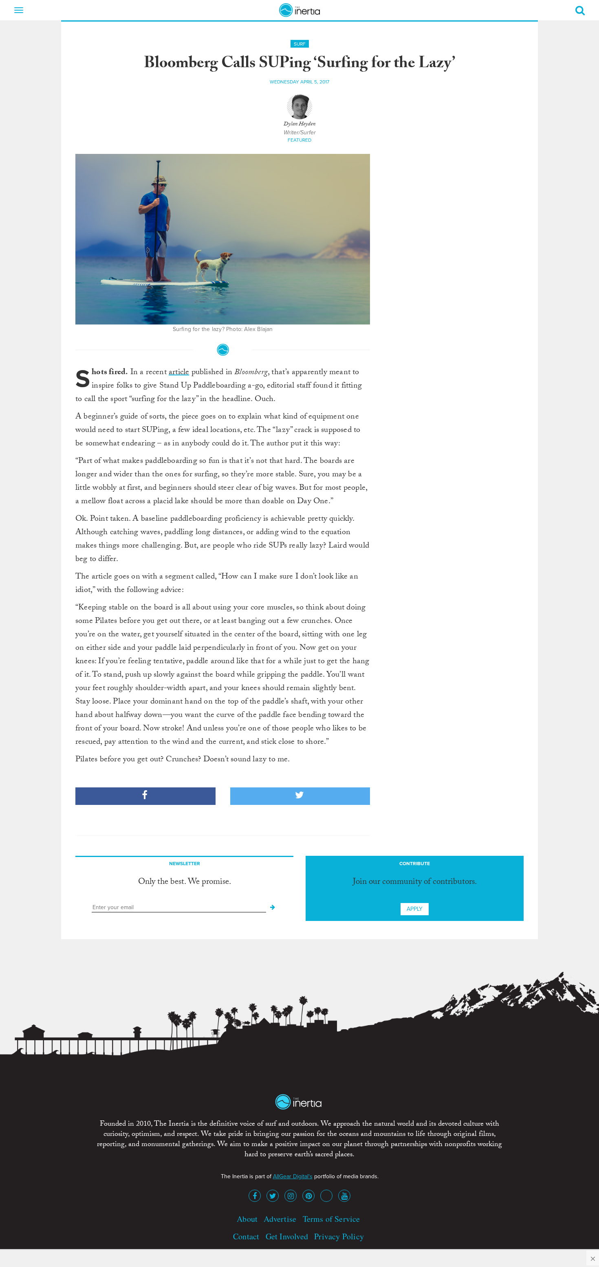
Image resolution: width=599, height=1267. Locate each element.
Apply (415, 908)
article (179, 373)
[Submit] (272, 907)
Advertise (280, 1218)
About (247, 1218)
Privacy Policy (339, 1236)
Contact (246, 1236)
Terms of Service (331, 1218)
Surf (300, 44)
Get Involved (287, 1236)
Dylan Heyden (299, 124)
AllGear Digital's (293, 1176)
